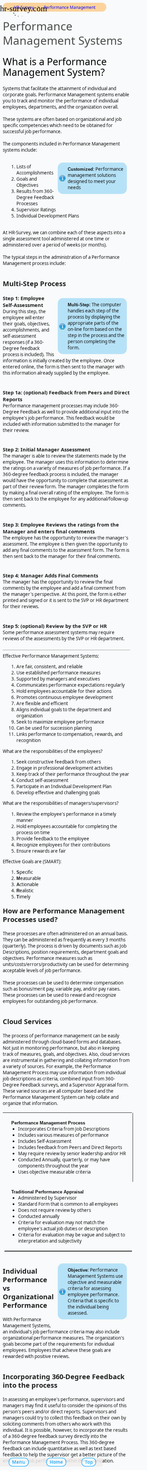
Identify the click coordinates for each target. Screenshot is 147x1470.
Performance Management (69, 7)
